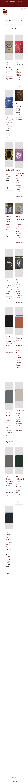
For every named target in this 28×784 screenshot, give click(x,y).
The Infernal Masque (18, 106)
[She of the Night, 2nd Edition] (19, 263)
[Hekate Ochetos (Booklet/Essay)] (9, 320)
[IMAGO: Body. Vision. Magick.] (9, 208)
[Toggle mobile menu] (25, 9)
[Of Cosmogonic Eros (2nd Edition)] (19, 47)
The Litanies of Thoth (8, 64)
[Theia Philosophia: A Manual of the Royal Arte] (19, 208)
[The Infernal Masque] (19, 95)
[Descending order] (21, 20)
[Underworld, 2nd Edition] (9, 154)
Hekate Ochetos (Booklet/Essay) (11, 339)
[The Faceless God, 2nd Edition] (9, 263)
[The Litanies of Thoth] (9, 47)
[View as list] (15, 28)
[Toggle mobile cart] (22, 9)
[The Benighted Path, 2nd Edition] (9, 102)
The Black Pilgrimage (9, 479)
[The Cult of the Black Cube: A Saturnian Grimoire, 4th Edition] (9, 396)
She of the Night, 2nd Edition (18, 285)
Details (11, 78)
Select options (18, 85)
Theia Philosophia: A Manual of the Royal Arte (20, 224)
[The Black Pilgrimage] (9, 460)
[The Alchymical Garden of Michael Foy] (19, 460)
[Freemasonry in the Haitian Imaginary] (19, 395)
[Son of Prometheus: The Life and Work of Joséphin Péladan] (19, 155)
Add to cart (8, 80)
